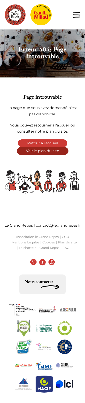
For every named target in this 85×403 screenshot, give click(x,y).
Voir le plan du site (42, 151)
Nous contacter (38, 281)
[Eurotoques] (64, 346)
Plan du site (67, 242)
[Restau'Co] (47, 309)
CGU (65, 237)
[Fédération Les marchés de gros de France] (44, 347)
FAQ (66, 248)
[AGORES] (68, 309)
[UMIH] (23, 384)
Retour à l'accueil (42, 143)
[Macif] (44, 384)
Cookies (48, 242)
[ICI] (64, 384)
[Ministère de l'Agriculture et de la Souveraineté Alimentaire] (22, 309)
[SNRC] (44, 328)
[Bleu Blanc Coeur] (23, 346)
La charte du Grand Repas (39, 248)
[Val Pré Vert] (23, 365)
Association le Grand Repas (37, 237)
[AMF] (44, 365)
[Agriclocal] (64, 328)
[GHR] (64, 365)
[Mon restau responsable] (23, 328)
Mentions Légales (25, 242)
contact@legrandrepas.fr (58, 225)
